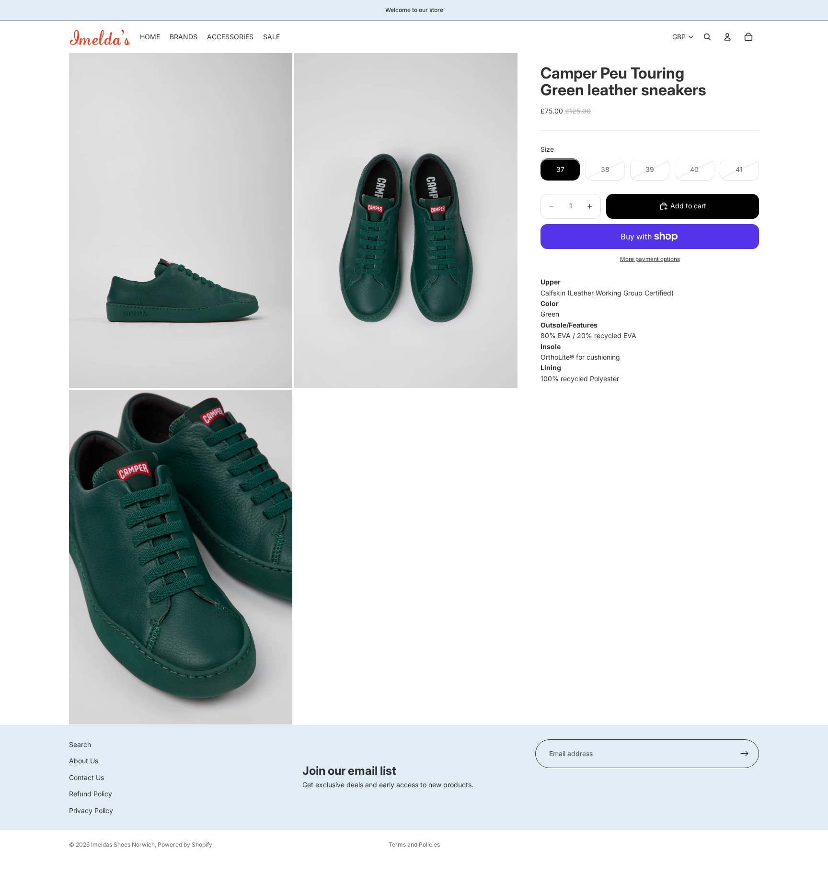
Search (80, 744)
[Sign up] (745, 754)
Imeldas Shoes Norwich (123, 844)
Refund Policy (90, 794)
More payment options (650, 259)
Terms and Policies (414, 844)
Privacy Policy (91, 810)
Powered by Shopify (185, 844)
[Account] (727, 36)
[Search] (707, 36)
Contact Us (86, 777)
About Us (83, 761)
